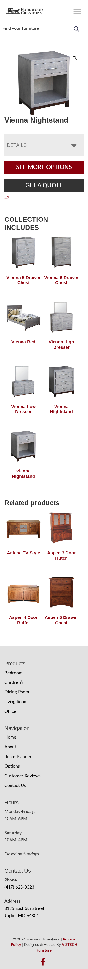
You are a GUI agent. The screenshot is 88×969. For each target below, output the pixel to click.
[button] (74, 58)
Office (10, 711)
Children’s (14, 682)
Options (12, 766)
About (10, 747)
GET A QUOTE (44, 186)
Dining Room (16, 692)
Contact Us (15, 785)
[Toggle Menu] (77, 11)
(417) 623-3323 (19, 887)
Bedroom (13, 673)
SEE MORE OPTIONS (44, 167)
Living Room (16, 702)
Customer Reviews (22, 776)
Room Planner (18, 757)
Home (10, 737)
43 (6, 198)
